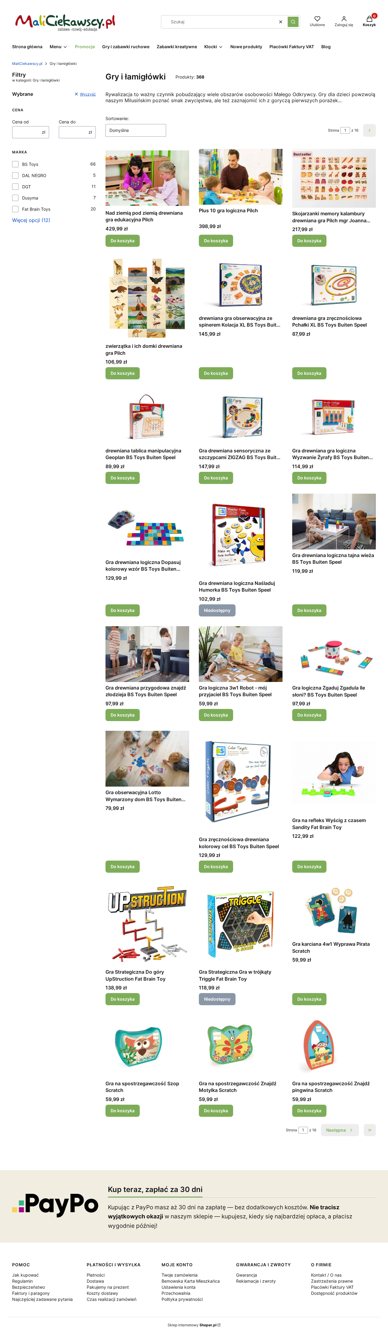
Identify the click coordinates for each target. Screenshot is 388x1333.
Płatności (96, 1275)
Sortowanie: (117, 118)
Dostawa (95, 1281)
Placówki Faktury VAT (332, 1287)
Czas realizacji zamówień (111, 1299)
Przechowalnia (176, 1293)
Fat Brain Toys (36, 209)
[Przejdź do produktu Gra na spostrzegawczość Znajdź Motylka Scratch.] (241, 1046)
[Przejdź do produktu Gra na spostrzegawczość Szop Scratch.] (147, 1046)
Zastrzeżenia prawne (332, 1281)
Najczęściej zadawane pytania (42, 1299)
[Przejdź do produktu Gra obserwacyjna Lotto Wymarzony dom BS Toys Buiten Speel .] (147, 759)
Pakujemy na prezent (108, 1287)
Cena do (67, 121)
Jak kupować (25, 1275)
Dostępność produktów (334, 1293)
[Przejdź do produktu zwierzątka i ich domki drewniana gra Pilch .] (147, 298)
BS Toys (30, 164)
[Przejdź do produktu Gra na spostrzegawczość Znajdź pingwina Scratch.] (334, 1046)
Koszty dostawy (102, 1293)
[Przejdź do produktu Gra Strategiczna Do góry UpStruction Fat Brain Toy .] (147, 924)
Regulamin (22, 1281)
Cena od (20, 121)
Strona (333, 130)
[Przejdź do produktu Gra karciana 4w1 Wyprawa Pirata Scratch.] (334, 910)
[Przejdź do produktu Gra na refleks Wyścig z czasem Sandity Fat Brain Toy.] (334, 772)
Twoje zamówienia (180, 1275)
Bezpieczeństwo (28, 1287)
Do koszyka (123, 240)
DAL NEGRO (34, 175)
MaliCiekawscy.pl (27, 63)
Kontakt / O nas (326, 1275)
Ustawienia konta (179, 1287)
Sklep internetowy (192, 1325)
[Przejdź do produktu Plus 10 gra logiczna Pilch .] (241, 177)
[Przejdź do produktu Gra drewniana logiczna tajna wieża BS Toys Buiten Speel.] (334, 521)
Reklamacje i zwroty (256, 1281)
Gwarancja (246, 1275)
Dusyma (30, 197)
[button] (293, 22)
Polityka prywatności (182, 1299)
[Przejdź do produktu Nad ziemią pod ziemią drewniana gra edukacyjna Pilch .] (147, 178)
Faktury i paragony (31, 1293)
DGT (26, 186)
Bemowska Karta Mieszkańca (191, 1281)
